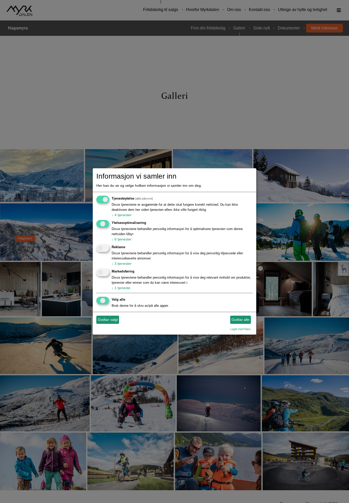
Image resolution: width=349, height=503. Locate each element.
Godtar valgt (108, 320)
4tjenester (122, 215)
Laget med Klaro (240, 328)
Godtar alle (240, 320)
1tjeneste (121, 288)
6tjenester (122, 239)
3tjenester (122, 263)
